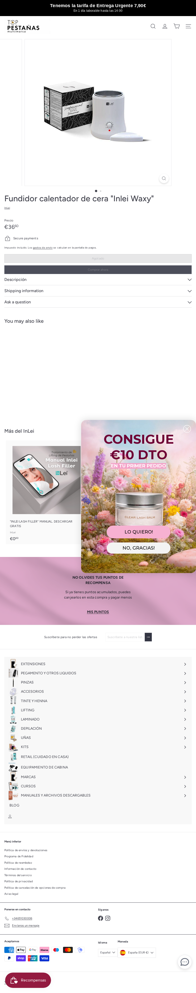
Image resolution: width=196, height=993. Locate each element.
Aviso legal (11, 894)
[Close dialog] (187, 429)
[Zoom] (164, 178)
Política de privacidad (18, 881)
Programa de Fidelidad (18, 856)
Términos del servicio (18, 875)
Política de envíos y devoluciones (25, 850)
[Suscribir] (148, 637)
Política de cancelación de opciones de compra (35, 887)
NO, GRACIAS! (138, 548)
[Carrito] (176, 26)
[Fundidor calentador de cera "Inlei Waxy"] (36, 372)
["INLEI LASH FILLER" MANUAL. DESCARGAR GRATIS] (46, 492)
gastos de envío (43, 247)
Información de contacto (20, 869)
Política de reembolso (18, 862)
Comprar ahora (98, 269)
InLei (28, 431)
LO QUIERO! (139, 532)
